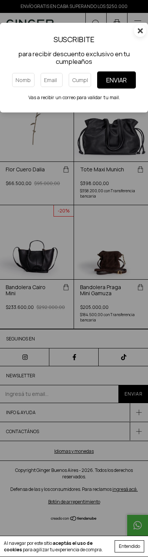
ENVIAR (116, 80)
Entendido (129, 546)
